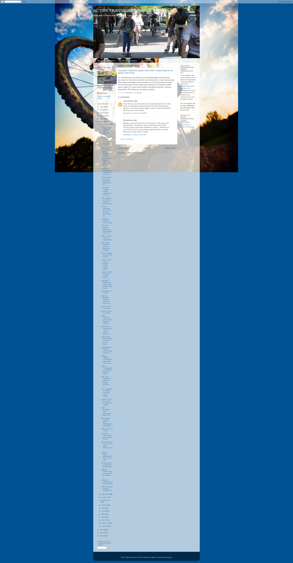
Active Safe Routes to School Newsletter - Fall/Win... (106, 246)
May (103, 514)
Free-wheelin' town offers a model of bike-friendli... (107, 201)
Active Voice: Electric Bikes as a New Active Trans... (107, 340)
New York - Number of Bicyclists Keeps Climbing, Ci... (106, 381)
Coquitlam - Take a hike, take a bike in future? (107, 436)
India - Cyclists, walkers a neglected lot (106, 237)
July (103, 508)
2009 (102, 533)
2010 (102, 530)
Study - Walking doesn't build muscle (106, 255)
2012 (102, 119)
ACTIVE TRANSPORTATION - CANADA (130, 10)
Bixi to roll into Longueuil (106, 307)
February (105, 523)
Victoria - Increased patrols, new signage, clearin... (106, 319)
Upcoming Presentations (128, 61)
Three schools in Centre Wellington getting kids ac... (106, 180)
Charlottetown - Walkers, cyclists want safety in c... (106, 350)
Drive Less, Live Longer (107, 429)
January (105, 526)
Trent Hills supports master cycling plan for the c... (106, 191)
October (105, 497)
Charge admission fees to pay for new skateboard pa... (106, 211)
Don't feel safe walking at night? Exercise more (106, 130)
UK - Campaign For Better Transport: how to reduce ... (106, 392)
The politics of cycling (106, 292)
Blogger (169, 557)
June (104, 511)
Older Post (170, 148)
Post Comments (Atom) (136, 153)
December (106, 124)
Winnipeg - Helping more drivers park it (107, 481)
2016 (102, 107)
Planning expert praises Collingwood (107, 488)
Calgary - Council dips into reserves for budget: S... (106, 473)
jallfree (154, 557)
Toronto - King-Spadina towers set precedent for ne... (107, 162)
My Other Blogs (147, 61)
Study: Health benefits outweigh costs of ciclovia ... (106, 141)
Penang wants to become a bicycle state (106, 464)
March (104, 520)
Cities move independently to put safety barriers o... (106, 330)
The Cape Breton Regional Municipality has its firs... (106, 229)
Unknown (103, 93)
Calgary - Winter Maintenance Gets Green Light (106, 456)
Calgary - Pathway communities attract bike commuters (106, 359)
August (104, 505)
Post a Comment (127, 139)
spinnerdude (128, 101)
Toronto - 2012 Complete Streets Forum (106, 275)
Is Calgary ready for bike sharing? (107, 220)
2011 (102, 122)
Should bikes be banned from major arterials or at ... (107, 445)
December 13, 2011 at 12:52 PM (135, 113)
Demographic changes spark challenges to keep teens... (107, 422)
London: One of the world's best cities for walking (107, 402)
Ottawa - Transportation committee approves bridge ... (107, 370)
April (103, 517)
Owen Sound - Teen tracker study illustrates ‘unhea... (106, 151)
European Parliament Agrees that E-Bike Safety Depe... (107, 284)
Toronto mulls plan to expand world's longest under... (106, 264)
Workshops (110, 61)
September (106, 500)
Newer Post (123, 148)
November (106, 494)
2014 (102, 113)
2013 (102, 116)
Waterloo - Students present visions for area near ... (106, 299)
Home (100, 61)
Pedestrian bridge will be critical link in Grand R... (106, 171)
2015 (102, 110)
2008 (102, 536)
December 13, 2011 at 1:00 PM (134, 135)
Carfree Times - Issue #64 (107, 312)
